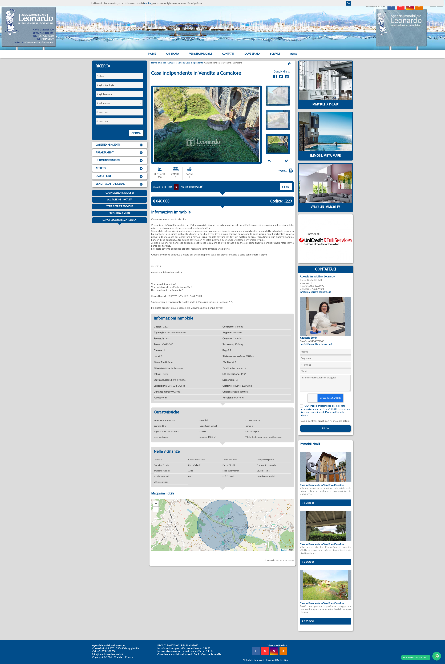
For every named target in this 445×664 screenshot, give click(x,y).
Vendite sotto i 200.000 (110, 184)
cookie (147, 3)
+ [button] (156, 504)
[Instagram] (274, 651)
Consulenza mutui (119, 213)
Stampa (283, 171)
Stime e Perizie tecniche (119, 206)
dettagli (285, 187)
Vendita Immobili (200, 54)
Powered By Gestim (277, 659)
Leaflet (284, 550)
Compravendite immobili (120, 193)
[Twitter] (281, 76)
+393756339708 (45, 36)
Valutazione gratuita (119, 199)
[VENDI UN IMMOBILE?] (325, 210)
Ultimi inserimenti (108, 160)
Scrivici (275, 54)
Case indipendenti (108, 144)
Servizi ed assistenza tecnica (119, 220)
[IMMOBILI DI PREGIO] (325, 108)
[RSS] (283, 651)
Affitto (101, 168)
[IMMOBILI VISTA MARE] (325, 159)
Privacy (129, 657)
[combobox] (119, 85)
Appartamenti (105, 152)
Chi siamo (172, 54)
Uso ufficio (103, 176)
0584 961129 (47, 39)
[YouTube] (265, 651)
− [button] (156, 509)
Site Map (118, 657)
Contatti (228, 54)
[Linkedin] (287, 76)
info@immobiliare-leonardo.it (39, 42)
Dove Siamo (252, 54)
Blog (293, 54)
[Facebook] (275, 76)
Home (152, 54)
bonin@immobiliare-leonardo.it (316, 344)
